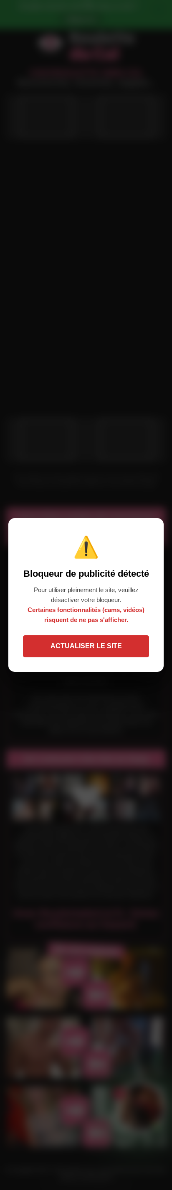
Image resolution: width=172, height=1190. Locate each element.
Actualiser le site (86, 645)
